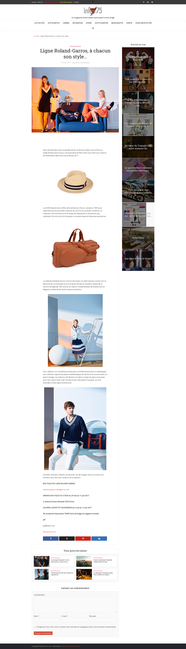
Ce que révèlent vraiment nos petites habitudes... (138, 169)
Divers (89, 23)
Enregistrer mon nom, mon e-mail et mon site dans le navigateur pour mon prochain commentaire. (76, 627)
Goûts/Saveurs (101, 23)
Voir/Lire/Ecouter (143, 23)
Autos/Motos (54, 23)
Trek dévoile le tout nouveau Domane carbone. (138, 191)
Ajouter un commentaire (80, 63)
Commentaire (39, 595)
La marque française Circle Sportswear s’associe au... (60, 561)
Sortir (129, 23)
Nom (36, 616)
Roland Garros (50, 532)
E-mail (64, 616)
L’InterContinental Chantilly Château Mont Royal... (103, 561)
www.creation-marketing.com (70, 646)
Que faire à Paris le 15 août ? (138, 260)
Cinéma (66, 23)
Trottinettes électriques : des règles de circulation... (138, 214)
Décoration (78, 23)
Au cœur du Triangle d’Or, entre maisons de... (138, 147)
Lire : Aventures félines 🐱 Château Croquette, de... (138, 125)
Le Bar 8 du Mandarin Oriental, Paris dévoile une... (138, 102)
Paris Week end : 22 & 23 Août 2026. (138, 58)
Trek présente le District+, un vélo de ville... (138, 80)
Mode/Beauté (117, 23)
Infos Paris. (138, 237)
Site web (92, 616)
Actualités (39, 23)
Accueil (36, 36)
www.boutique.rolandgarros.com (56, 489)
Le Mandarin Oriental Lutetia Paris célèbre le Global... (103, 574)
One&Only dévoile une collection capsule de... (62, 574)
